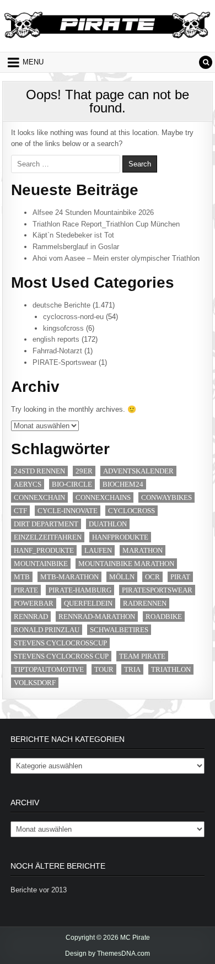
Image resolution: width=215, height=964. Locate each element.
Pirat (180, 577)
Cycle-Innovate (67, 511)
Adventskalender (138, 471)
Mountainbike (41, 563)
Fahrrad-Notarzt (57, 351)
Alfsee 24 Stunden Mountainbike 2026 (93, 212)
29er (84, 471)
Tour (104, 669)
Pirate (26, 590)
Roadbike (164, 616)
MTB (22, 577)
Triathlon (171, 669)
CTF (20, 511)
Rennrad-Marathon (96, 616)
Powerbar (33, 603)
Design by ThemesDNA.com (107, 953)
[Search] (205, 62)
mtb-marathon (69, 577)
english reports (56, 339)
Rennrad (31, 616)
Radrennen (144, 603)
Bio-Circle (72, 484)
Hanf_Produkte (44, 550)
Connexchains (103, 497)
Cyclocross (131, 511)
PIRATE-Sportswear (64, 362)
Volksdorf (35, 682)
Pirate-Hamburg (80, 590)
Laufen (98, 550)
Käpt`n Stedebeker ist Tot (73, 235)
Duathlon (108, 524)
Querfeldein (88, 603)
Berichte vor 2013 (38, 890)
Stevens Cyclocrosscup (60, 643)
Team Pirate (142, 656)
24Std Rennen (39, 471)
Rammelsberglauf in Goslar (76, 247)
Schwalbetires (119, 630)
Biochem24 (123, 484)
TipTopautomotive (49, 669)
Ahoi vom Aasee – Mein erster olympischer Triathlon (116, 258)
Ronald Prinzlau (46, 630)
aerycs (27, 484)
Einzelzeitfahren (48, 537)
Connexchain (39, 497)
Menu (33, 62)
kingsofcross (63, 328)
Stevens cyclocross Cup (61, 656)
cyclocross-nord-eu (73, 317)
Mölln (122, 577)
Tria (132, 669)
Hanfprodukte (120, 537)
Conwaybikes (166, 497)
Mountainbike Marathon (126, 563)
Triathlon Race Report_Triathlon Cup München (106, 224)
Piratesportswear (157, 590)
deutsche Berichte (61, 305)
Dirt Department (46, 524)
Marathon (142, 550)
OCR (152, 577)
